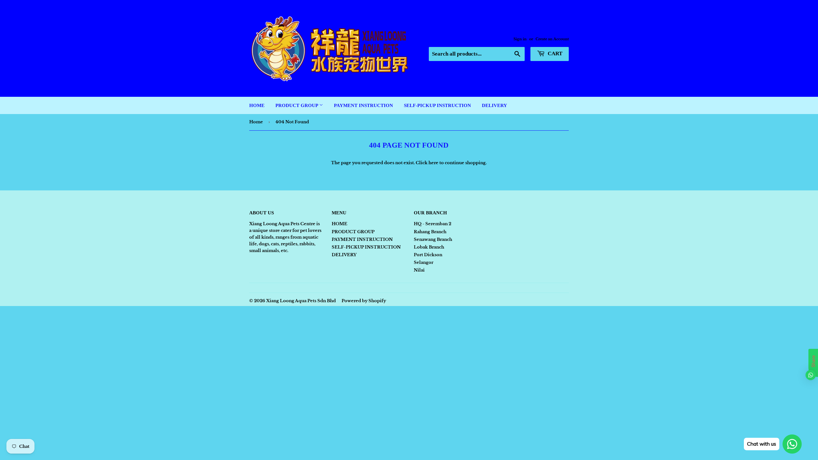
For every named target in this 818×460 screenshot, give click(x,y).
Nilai (419, 270)
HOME (257, 105)
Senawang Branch (433, 239)
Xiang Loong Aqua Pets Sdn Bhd (301, 300)
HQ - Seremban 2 (432, 223)
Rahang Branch (430, 231)
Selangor (423, 262)
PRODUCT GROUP (297, 105)
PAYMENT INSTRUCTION (363, 105)
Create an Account (552, 39)
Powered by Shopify (364, 300)
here (433, 162)
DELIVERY (494, 105)
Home (256, 122)
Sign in (520, 39)
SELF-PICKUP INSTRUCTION (437, 105)
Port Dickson (428, 254)
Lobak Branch (429, 247)
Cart (554, 53)
